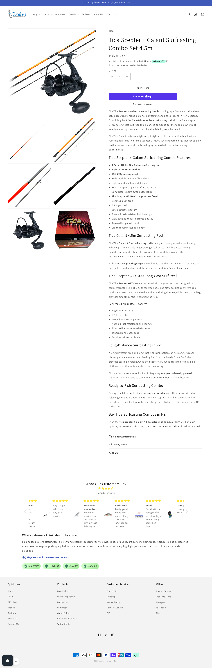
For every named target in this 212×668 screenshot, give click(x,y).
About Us (12, 618)
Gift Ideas (12, 602)
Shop (10, 591)
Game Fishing (64, 613)
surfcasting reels (192, 426)
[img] (106, 488)
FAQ (109, 613)
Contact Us (13, 624)
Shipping (125, 65)
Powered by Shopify (112, 661)
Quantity (112, 70)
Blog (158, 613)
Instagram (161, 602)
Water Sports (63, 624)
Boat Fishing (63, 591)
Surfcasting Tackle (66, 596)
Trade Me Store (163, 596)
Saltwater (62, 607)
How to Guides (163, 591)
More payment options (142, 104)
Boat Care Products (67, 618)
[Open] (7, 660)
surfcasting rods (168, 426)
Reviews (12, 613)
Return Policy (113, 602)
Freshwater (63, 602)
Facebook (161, 607)
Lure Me (101, 661)
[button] (36, 14)
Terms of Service (115, 607)
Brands (11, 607)
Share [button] (115, 452)
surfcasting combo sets (145, 426)
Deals (10, 596)
